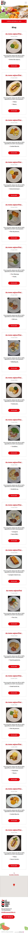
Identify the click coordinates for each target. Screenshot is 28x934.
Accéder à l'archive (14, 874)
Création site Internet (19, 932)
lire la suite (14, 66)
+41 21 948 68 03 (8, 917)
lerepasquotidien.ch (4, 3)
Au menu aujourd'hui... (14, 34)
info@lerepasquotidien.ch (8, 912)
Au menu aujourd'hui (14, 591)
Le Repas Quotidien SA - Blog (14, 21)
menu (26, 3)
